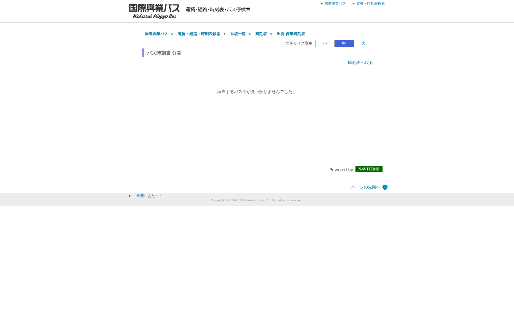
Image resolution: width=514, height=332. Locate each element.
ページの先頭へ (365, 187)
